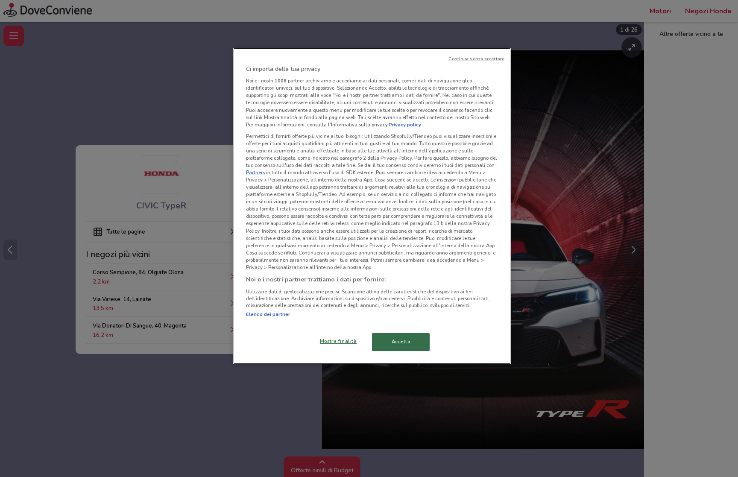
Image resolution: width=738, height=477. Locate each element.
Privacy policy (405, 124)
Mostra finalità (338, 341)
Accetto (401, 341)
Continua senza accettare (476, 59)
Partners (255, 172)
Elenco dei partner (268, 314)
